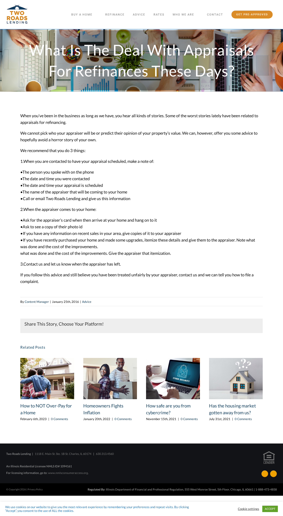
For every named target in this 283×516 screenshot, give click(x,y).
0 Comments (59, 419)
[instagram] (273, 473)
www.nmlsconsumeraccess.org (68, 473)
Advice (86, 301)
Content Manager (37, 301)
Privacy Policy (35, 489)
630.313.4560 (105, 454)
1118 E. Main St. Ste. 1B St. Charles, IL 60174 (63, 454)
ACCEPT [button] (270, 508)
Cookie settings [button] (248, 509)
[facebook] (264, 473)
